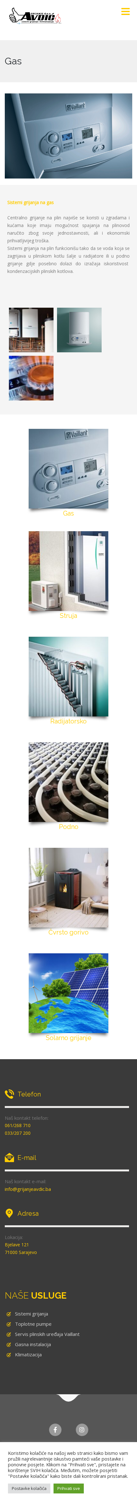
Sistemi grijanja (31, 1313)
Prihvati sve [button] (68, 1488)
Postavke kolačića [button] (29, 1488)
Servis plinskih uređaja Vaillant (47, 1334)
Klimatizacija (28, 1354)
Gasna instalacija (33, 1344)
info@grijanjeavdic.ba (28, 1189)
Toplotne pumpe (33, 1324)
